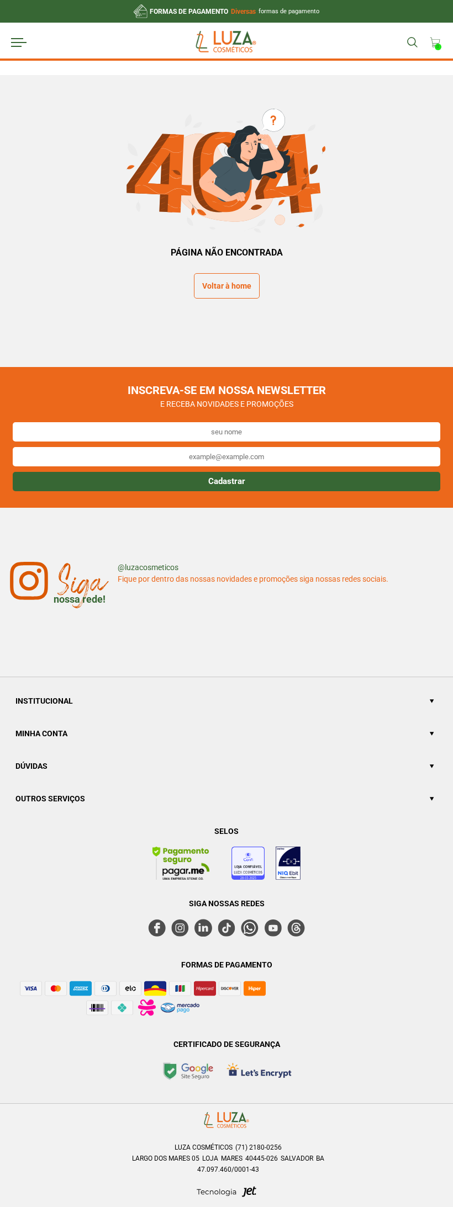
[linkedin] (203, 928)
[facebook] (157, 928)
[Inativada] (288, 865)
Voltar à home (226, 285)
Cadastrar (226, 481)
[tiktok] (226, 928)
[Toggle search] (411, 42)
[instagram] (180, 928)
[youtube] (273, 928)
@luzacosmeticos (148, 567)
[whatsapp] (250, 928)
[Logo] (226, 43)
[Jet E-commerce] (226, 1195)
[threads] (296, 928)
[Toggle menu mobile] (29, 42)
